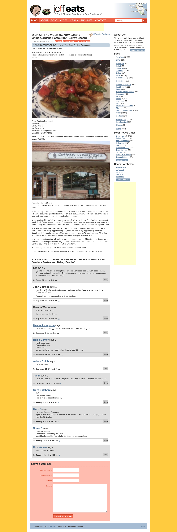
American (120, 56)
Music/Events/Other (124, 110)
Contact (100, 20)
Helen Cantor (41, 339)
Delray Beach (68, 41)
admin (142, 526)
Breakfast (120, 63)
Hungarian (120, 94)
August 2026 (121, 167)
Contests (119, 70)
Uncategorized (122, 122)
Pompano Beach (122, 147)
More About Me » (138, 50)
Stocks (119, 125)
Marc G (37, 409)
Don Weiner (40, 447)
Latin (118, 103)
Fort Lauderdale (122, 140)
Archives (86, 20)
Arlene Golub (41, 361)
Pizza (118, 112)
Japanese (120, 101)
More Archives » (123, 179)
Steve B (37, 428)
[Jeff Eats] (88, 9)
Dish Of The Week (83, 41)
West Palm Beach (123, 154)
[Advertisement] (72, 27)
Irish (118, 96)
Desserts (119, 80)
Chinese (58, 41)
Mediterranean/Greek (124, 105)
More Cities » (122, 160)
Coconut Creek (122, 157)
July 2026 (120, 169)
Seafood (119, 115)
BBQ (118, 60)
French (119, 89)
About (44, 20)
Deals (74, 20)
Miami (118, 145)
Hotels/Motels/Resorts (125, 91)
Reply (105, 279)
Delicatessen (121, 77)
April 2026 (120, 176)
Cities (63, 20)
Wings (118, 128)
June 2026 (120, 172)
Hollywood (120, 143)
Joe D (36, 375)
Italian (118, 98)
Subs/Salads (121, 119)
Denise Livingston (44, 325)
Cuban (118, 73)
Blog (34, 20)
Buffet (118, 66)
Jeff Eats (53, 526)
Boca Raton (121, 135)
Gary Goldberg (42, 390)
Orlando (119, 152)
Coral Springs (121, 150)
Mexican (119, 108)
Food (54, 20)
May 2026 (120, 174)
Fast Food (120, 87)
